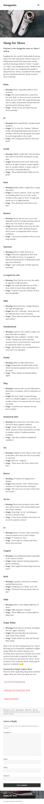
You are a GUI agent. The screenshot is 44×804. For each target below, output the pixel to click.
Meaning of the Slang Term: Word (17, 690)
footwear (11, 712)
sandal (33, 712)
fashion (29, 710)
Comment (7, 732)
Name (5, 759)
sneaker (37, 712)
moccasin (27, 712)
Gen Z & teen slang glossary (14, 681)
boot (36, 710)
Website (6, 776)
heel (16, 712)
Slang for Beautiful (11, 699)
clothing (5, 712)
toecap (12, 714)
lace (22, 712)
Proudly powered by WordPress (13, 801)
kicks (19, 712)
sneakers (6, 714)
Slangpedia (9, 5)
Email (5, 767)
